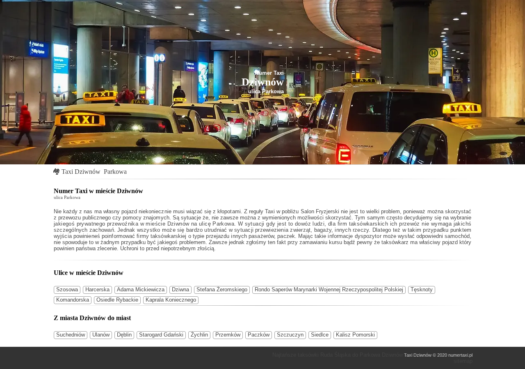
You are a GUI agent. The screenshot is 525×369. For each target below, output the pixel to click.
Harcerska (97, 289)
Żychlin (199, 335)
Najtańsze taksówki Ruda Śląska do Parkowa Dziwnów (337, 355)
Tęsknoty (422, 289)
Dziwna (180, 289)
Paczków (258, 335)
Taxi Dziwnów (81, 171)
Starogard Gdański (161, 335)
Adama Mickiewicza (140, 289)
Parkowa (115, 171)
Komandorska (72, 300)
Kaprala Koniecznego (171, 300)
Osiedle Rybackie (117, 300)
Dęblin (124, 335)
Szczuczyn (290, 335)
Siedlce (320, 335)
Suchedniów (70, 335)
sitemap (463, 361)
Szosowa (67, 289)
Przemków (227, 335)
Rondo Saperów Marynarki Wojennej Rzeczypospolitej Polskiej (329, 289)
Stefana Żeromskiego (221, 289)
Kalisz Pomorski (355, 335)
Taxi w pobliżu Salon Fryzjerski (302, 211)
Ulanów (101, 335)
